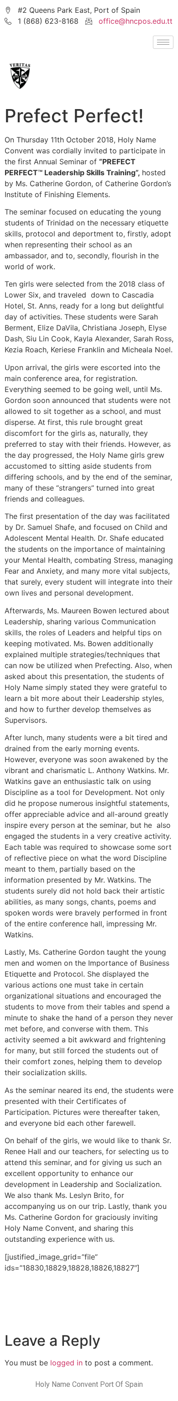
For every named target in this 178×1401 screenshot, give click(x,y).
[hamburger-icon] (163, 42)
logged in (66, 1362)
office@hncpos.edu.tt (136, 21)
